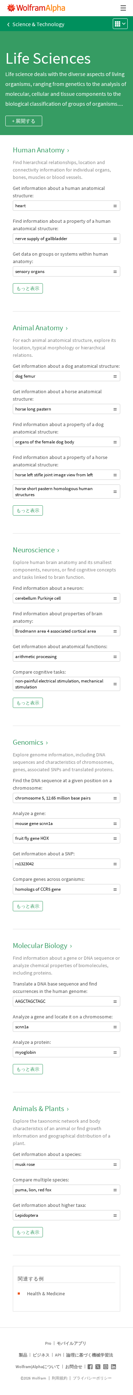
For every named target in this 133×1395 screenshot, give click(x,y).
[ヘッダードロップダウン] (124, 8)
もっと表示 (27, 288)
